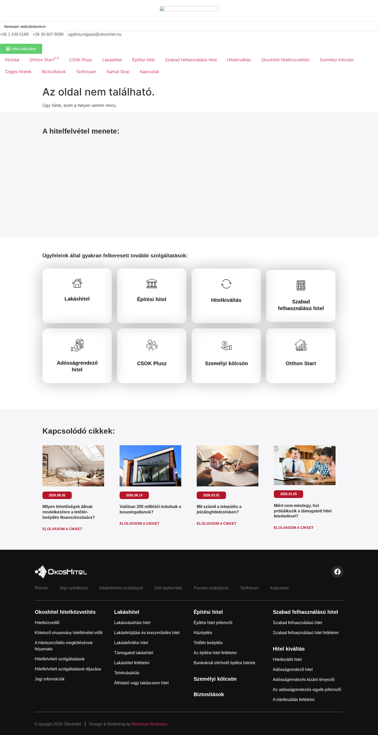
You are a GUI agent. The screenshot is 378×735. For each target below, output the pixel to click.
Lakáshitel (112, 59)
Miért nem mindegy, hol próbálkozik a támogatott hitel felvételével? (302, 511)
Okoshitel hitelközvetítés (285, 59)
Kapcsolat (149, 71)
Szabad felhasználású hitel (191, 59)
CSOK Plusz (80, 59)
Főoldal (12, 59)
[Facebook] (337, 571)
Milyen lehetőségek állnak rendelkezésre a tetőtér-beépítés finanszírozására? (68, 512)
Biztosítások (54, 71)
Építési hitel (143, 59)
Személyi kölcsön (337, 59)
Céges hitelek (18, 71)
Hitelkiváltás (239, 59)
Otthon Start (44, 59)
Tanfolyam (86, 71)
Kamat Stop (118, 71)
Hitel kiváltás (289, 649)
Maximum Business (149, 724)
